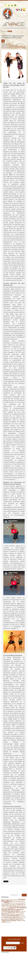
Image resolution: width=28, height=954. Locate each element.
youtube (12, 5)
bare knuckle (13, 899)
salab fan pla (18, 47)
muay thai (12, 47)
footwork (20, 46)
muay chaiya (23, 911)
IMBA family (8, 904)
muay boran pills (13, 911)
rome (25, 917)
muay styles (5, 916)
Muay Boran (20, 22)
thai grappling (19, 919)
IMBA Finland (14, 904)
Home (7, 22)
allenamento (7, 899)
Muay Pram (5, 914)
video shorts (8, 922)
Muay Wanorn (9, 917)
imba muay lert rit (7, 906)
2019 (2, 899)
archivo (10, 31)
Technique (23, 47)
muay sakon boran (19, 914)
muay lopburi (21, 912)
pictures (16, 917)
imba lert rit (21, 904)
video (3, 922)
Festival (19, 901)
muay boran (7, 47)
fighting (23, 901)
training (22, 920)
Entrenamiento (20, 25)
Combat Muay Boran (13, 46)
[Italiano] (20, 9)
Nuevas (13, 22)
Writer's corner (14, 45)
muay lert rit (12, 912)
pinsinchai (21, 917)
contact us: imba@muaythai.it (14, 939)
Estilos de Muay (13, 24)
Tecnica (11, 25)
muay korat (4, 912)
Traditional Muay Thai (10, 920)
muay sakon (13, 914)
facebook (5, 5)
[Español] (24, 9)
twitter (8, 5)
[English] (17, 9)
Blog (21, 24)
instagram (15, 5)
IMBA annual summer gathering (16, 903)
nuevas (8, 45)
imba (6, 902)
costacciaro (15, 901)
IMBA (5, 24)
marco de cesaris (18, 907)
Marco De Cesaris (7, 44)
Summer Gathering (5, 918)
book (17, 899)
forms (2, 903)
